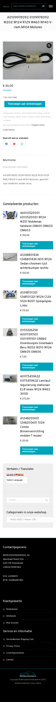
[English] (10, 475)
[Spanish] (22, 475)
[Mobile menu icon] (51, 6)
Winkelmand (12, 609)
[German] (16, 475)
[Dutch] (7, 475)
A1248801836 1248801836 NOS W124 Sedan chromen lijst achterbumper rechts (36, 261)
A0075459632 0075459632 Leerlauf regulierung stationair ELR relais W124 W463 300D (35, 385)
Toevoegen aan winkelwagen (25, 104)
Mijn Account (12, 623)
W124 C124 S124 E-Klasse (33, 113)
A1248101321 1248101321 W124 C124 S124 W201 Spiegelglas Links (35, 299)
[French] (13, 475)
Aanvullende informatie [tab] (15, 167)
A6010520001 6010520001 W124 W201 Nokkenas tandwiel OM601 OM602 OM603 (36, 221)
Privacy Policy (13, 646)
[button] (49, 45)
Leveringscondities (15, 653)
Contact (10, 659)
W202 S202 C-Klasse (25, 117)
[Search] (43, 6)
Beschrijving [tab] (9, 160)
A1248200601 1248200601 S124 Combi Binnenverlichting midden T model (32, 427)
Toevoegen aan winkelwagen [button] (30, 245)
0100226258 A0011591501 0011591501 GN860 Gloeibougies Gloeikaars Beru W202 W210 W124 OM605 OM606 (36, 341)
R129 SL (18, 113)
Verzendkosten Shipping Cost (20, 639)
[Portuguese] (19, 475)
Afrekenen (11, 616)
